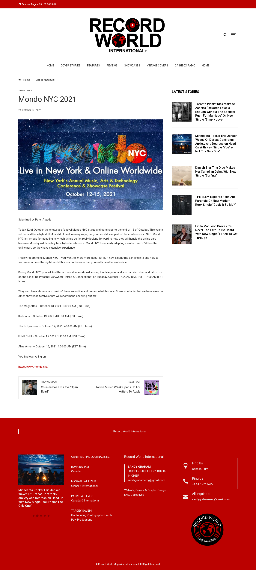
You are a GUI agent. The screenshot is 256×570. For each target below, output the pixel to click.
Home (50, 65)
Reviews (112, 65)
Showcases (132, 65)
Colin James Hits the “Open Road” (59, 387)
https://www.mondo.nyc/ (33, 366)
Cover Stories (70, 65)
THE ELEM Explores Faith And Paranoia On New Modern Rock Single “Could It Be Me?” (215, 200)
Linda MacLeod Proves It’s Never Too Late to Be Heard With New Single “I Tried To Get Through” (216, 232)
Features (93, 65)
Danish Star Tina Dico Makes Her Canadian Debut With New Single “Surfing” (215, 171)
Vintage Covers (157, 65)
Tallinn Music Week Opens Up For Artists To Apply (118, 387)
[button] (33, 516)
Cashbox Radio (185, 65)
